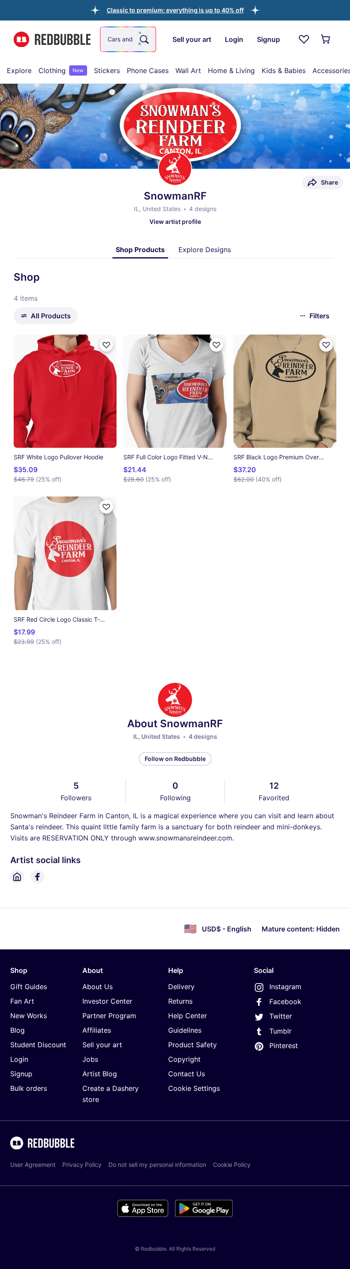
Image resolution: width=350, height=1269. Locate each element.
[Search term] (143, 39)
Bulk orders (28, 1088)
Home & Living (231, 70)
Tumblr (280, 1031)
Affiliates (96, 1030)
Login (19, 1059)
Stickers (107, 70)
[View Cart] (326, 39)
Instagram (285, 986)
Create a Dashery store (110, 1094)
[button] (175, 10)
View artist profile (175, 221)
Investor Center (107, 1001)
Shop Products (140, 249)
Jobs (90, 1059)
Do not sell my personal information (157, 1164)
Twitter (280, 1016)
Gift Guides (28, 986)
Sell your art (102, 1044)
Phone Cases (148, 70)
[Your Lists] (304, 39)
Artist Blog (99, 1073)
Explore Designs (204, 249)
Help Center (187, 1015)
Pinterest (283, 1045)
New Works (28, 1015)
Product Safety (192, 1044)
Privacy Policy (82, 1164)
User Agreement (32, 1164)
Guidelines (184, 1030)
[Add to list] (106, 345)
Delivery (181, 986)
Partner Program (109, 1015)
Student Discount (38, 1044)
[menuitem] (19, 70)
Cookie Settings (194, 1088)
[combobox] (128, 39)
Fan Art (22, 1001)
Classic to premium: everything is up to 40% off (175, 10)
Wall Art (188, 70)
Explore (19, 70)
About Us (97, 986)
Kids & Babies (284, 70)
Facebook (285, 1001)
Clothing (61, 70)
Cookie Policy (232, 1164)
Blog (17, 1030)
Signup (21, 1073)
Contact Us (186, 1073)
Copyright (184, 1059)
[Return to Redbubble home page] (52, 39)
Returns (180, 1001)
